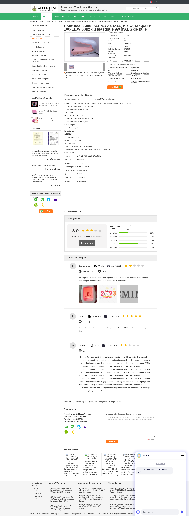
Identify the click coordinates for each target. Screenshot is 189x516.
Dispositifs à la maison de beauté (43, 66)
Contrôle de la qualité (97, 16)
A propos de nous (62, 16)
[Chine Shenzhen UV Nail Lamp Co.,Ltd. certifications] (38, 138)
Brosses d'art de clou (39, 74)
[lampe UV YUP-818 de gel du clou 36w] (34, 112)
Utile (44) (86, 322)
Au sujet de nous (38, 489)
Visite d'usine (79, 16)
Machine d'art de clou (39, 55)
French (154, 2)
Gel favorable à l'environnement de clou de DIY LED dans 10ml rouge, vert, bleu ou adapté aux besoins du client (129, 473)
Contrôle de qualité (38, 497)
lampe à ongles (116, 402)
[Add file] (138, 512)
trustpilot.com (88, 271)
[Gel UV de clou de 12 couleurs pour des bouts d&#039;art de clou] (34, 104)
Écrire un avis (87, 243)
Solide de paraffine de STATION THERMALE (43, 61)
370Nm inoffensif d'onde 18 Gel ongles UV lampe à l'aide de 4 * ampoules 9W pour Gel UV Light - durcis (62, 509)
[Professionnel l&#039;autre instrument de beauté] (34, 120)
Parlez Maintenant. (130, 16)
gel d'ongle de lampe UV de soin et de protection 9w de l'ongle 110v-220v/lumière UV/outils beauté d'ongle (123, 506)
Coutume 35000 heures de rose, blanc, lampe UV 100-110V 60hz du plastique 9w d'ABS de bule (85, 75)
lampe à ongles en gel (102, 402)
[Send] (183, 512)
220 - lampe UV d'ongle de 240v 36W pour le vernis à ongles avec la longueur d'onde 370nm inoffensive (62, 500)
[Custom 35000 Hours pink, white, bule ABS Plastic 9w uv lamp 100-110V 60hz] (85, 47)
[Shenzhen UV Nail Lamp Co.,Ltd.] (44, 8)
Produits (46, 16)
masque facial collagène (40, 79)
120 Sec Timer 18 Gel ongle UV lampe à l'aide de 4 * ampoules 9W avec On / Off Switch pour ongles (61, 491)
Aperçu (35, 16)
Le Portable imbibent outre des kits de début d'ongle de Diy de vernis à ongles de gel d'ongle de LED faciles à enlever (110, 474)
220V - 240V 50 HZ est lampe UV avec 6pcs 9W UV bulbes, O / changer (90, 506)
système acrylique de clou (41, 34)
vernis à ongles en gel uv (84, 402)
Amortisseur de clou (39, 51)
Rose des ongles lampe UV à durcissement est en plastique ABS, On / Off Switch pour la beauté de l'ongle (91, 498)
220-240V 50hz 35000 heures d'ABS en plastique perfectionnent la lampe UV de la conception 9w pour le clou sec (122, 498)
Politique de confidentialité (39, 514)
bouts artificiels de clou (40, 70)
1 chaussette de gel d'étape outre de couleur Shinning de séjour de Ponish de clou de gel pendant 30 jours (91, 473)
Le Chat (115, 87)
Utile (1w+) (87, 351)
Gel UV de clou (51, 21)
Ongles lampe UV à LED (40, 43)
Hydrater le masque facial (40, 83)
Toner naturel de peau (39, 91)
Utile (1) (105, 271)
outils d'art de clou (38, 47)
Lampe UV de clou (38, 30)
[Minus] (182, 455)
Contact (114, 16)
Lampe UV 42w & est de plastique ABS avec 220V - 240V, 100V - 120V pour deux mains (92, 490)
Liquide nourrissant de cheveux (43, 87)
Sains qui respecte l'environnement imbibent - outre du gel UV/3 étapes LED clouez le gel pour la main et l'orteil (71, 474)
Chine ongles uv (55, 514)
